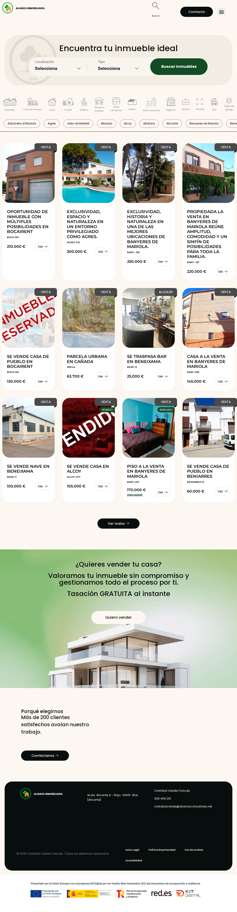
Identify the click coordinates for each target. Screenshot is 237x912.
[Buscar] (155, 5)
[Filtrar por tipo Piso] (214, 105)
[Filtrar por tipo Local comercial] (116, 105)
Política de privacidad (162, 850)
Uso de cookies (194, 850)
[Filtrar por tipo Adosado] (10, 105)
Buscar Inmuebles (178, 66)
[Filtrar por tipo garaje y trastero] (99, 105)
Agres (52, 123)
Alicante (172, 123)
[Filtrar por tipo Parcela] (200, 105)
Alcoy (128, 123)
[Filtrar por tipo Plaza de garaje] (229, 105)
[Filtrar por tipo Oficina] (185, 105)
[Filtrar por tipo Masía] (132, 105)
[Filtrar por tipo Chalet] (68, 105)
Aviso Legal (132, 850)
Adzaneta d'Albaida (22, 123)
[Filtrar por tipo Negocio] (171, 105)
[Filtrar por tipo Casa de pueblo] (52, 105)
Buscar (156, 16)
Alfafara (149, 123)
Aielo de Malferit (78, 123)
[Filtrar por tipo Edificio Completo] (84, 105)
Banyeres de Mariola (204, 123)
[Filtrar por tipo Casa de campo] (32, 105)
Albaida (106, 123)
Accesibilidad (133, 860)
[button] (221, 12)
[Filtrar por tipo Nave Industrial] (151, 105)
